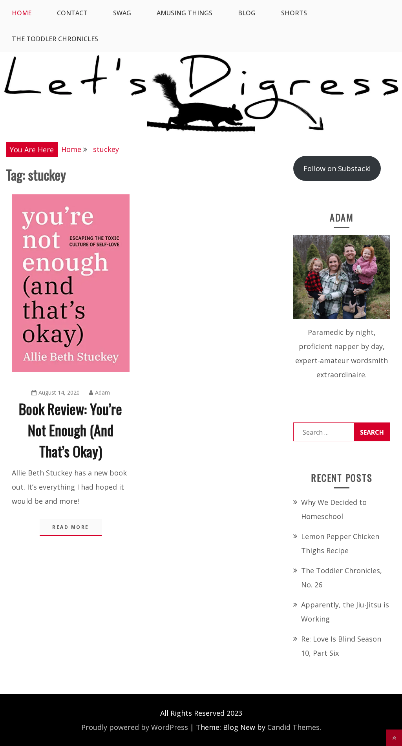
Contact (72, 13)
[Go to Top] (394, 738)
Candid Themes (293, 727)
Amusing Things (184, 13)
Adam (102, 392)
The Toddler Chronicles (55, 39)
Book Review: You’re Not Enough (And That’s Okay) (70, 429)
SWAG (122, 13)
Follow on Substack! (337, 168)
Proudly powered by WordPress (134, 727)
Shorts (294, 13)
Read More (70, 527)
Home (21, 13)
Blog (247, 13)
